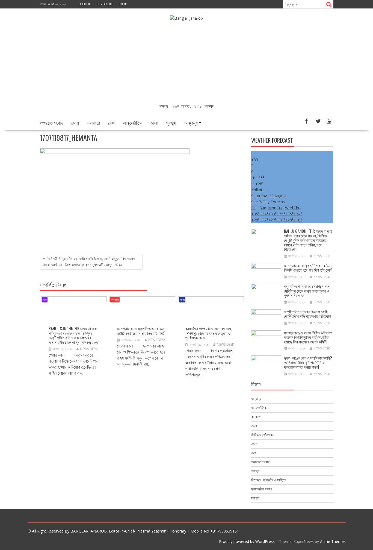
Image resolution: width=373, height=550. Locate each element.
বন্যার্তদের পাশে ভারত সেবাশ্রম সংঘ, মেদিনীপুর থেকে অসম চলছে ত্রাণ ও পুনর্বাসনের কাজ (208, 332)
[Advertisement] (186, 62)
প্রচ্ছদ (255, 470)
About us (85, 4)
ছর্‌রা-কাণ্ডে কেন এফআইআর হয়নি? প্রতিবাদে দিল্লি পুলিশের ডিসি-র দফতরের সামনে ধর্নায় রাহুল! (308, 362)
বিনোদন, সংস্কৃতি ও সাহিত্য (268, 480)
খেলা (154, 122)
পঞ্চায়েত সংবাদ (51, 122)
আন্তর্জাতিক (132, 122)
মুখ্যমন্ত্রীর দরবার (261, 489)
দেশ (111, 122)
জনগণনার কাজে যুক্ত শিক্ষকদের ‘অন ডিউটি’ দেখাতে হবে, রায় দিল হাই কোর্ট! (141, 330)
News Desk (88, 348)
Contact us (105, 4)
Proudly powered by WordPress (247, 541)
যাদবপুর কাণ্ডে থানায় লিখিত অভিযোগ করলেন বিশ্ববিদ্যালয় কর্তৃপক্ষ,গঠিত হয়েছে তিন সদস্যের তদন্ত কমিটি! (308, 337)
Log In (123, 4)
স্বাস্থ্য (171, 122)
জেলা (75, 122)
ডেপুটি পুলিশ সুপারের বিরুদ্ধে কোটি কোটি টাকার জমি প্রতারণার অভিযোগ (307, 313)
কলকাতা (93, 122)
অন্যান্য (191, 122)
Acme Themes (333, 541)
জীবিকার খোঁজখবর (262, 434)
